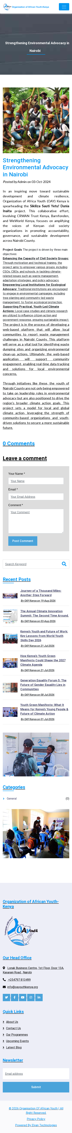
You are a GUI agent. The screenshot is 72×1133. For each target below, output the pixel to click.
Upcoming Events (17, 1041)
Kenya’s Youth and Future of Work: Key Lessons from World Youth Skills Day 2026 (44, 636)
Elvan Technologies (44, 1125)
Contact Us (13, 1028)
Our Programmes (17, 1034)
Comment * (15, 505)
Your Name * (16, 473)
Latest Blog (14, 1047)
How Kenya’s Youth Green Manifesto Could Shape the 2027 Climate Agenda (43, 660)
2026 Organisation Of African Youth (35, 1108)
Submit (36, 1087)
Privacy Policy (36, 1119)
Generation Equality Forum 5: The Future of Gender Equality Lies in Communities (43, 685)
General (12, 798)
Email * (13, 489)
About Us (12, 1022)
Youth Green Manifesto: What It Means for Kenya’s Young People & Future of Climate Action (44, 709)
